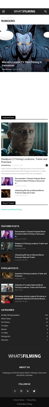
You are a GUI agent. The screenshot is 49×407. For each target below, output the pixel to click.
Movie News (6, 318)
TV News (4, 326)
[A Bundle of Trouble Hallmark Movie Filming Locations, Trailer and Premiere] (7, 288)
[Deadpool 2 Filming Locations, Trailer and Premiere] (24, 139)
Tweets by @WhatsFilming (11, 209)
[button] (45, 11)
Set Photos (5, 322)
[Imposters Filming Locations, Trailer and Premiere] (7, 275)
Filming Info (5, 336)
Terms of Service (18, 400)
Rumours (4, 340)
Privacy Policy (31, 400)
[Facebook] (14, 391)
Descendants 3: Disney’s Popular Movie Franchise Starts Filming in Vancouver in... (30, 181)
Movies (4, 329)
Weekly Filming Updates (10, 315)
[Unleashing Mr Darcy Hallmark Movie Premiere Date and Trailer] (5, 193)
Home (3, 18)
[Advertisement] (24, 4)
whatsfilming (6, 69)
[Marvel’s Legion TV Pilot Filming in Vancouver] (24, 48)
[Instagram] (21, 391)
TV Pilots (4, 333)
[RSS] (27, 391)
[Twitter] (34, 391)
